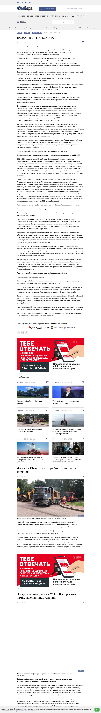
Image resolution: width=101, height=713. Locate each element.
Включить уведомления (74, 8)
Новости (27, 32)
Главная (19, 32)
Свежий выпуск (49, 9)
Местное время (37, 32)
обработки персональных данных (26, 711)
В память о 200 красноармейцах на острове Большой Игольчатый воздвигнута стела (67, 28)
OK (97, 710)
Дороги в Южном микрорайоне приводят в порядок (20, 28)
